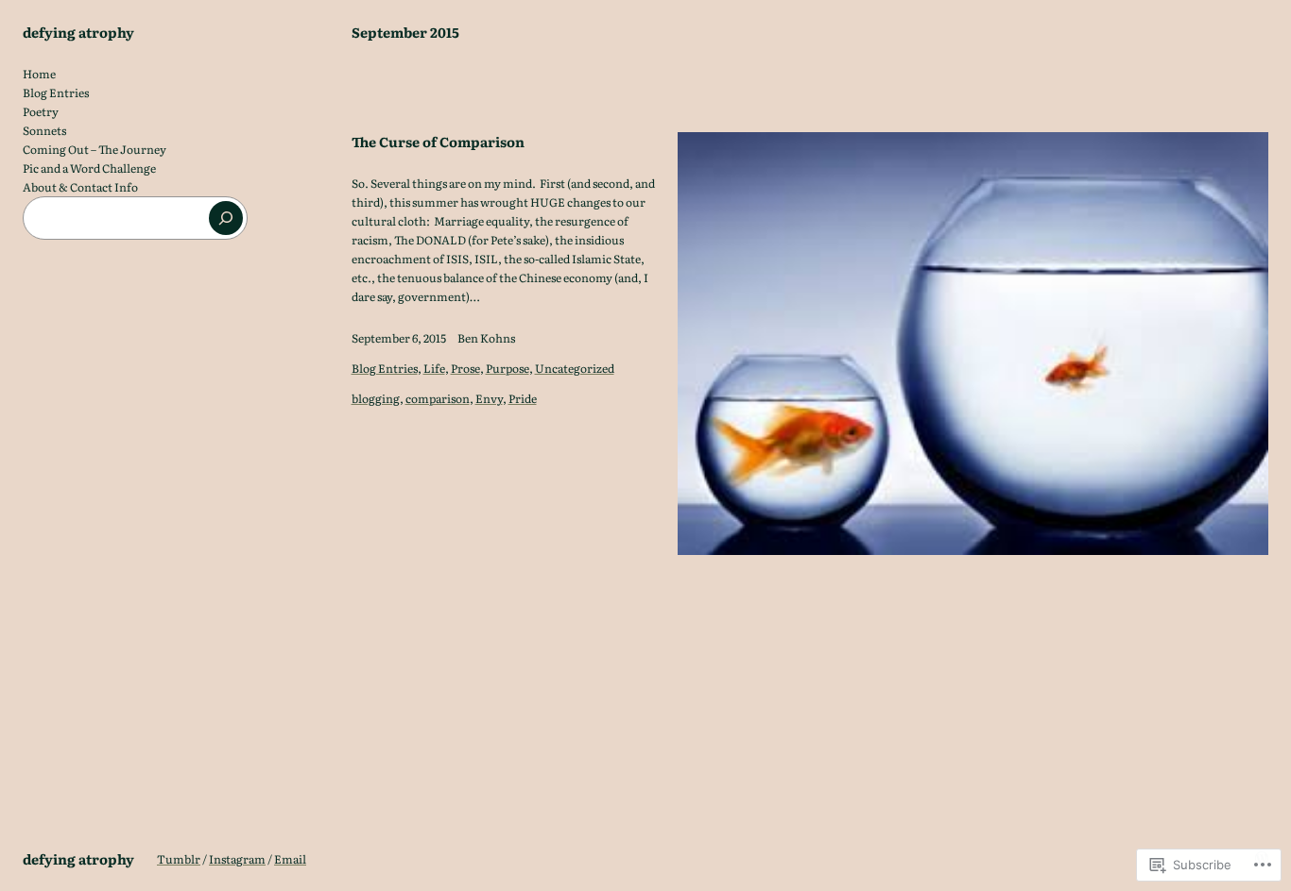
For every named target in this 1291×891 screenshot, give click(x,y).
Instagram (237, 858)
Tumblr (178, 858)
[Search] (226, 218)
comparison (437, 398)
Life (434, 368)
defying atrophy (78, 32)
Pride (522, 398)
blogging (376, 398)
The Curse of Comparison (438, 141)
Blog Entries (385, 368)
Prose (465, 368)
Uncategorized (574, 368)
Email (290, 858)
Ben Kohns (486, 337)
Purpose (507, 368)
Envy (489, 398)
